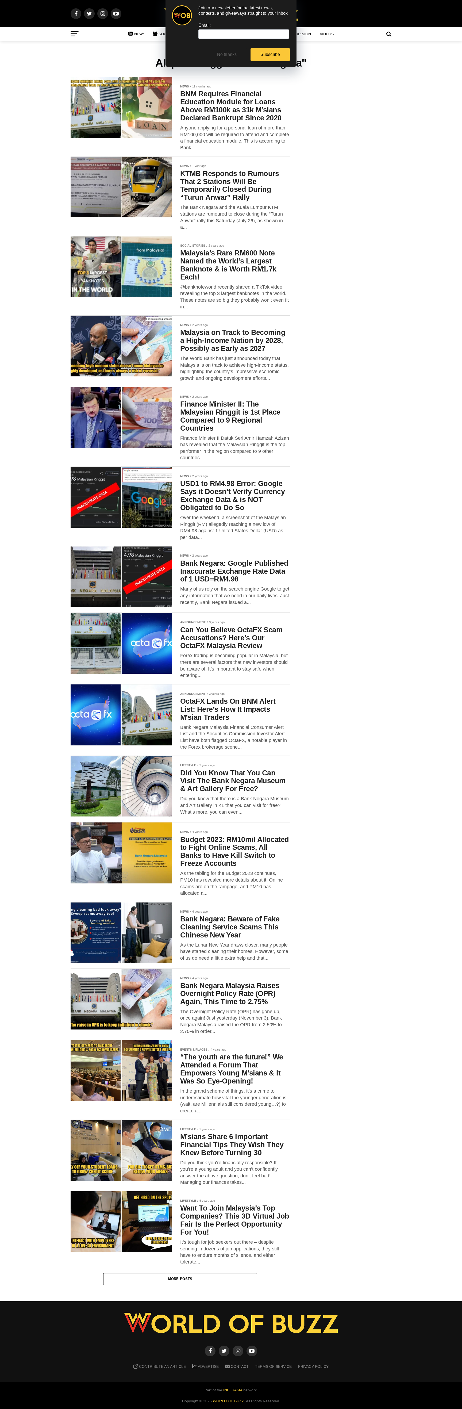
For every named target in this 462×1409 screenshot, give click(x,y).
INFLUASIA (232, 1390)
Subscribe (270, 54)
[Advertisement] (349, 161)
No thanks (227, 54)
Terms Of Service (273, 1366)
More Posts (180, 1279)
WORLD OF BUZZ (228, 1401)
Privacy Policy (313, 1366)
